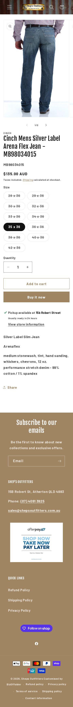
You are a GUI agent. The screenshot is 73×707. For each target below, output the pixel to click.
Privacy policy (57, 684)
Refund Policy (19, 590)
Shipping (28, 179)
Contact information (38, 698)
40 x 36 (40, 238)
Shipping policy (52, 691)
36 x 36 (40, 228)
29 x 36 (40, 196)
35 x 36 (14, 227)
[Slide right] (46, 125)
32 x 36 (40, 207)
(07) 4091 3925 (32, 501)
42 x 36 (16, 248)
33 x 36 (16, 217)
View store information (26, 324)
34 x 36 (40, 217)
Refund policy (34, 684)
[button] (9, 7)
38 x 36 (16, 238)
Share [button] (12, 387)
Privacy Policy (19, 610)
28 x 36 (16, 196)
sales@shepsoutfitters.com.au (34, 510)
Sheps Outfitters (32, 678)
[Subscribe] (59, 461)
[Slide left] (27, 125)
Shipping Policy (20, 600)
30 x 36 (16, 207)
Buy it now (36, 297)
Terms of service (27, 691)
